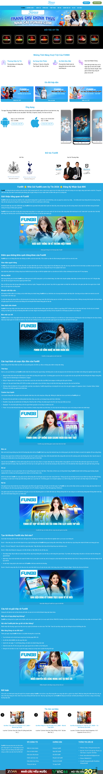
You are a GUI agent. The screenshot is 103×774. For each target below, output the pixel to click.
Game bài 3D (66, 8)
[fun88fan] (51, 3)
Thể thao (53, 8)
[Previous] (63, 128)
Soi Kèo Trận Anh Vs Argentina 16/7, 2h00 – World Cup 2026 (17, 726)
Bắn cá (38, 8)
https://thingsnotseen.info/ (92, 748)
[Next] (99, 128)
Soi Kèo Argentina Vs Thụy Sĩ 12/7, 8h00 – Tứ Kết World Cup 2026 (84, 726)
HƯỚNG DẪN (30, 8)
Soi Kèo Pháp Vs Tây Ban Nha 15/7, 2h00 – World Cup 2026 (51, 726)
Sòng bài (45, 8)
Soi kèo (79, 8)
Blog (73, 8)
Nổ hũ (59, 8)
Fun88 (23, 8)
